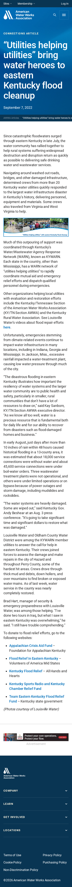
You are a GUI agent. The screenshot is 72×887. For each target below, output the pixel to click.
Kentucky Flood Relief (25, 671)
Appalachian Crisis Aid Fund (30, 646)
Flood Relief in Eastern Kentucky (33, 658)
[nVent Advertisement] (36, 737)
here (6, 327)
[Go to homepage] (14, 773)
